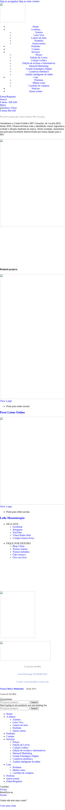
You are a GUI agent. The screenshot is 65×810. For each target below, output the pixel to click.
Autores (39, 32)
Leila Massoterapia (12, 518)
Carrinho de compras (38, 85)
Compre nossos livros (23, 538)
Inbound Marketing (38, 66)
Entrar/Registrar (14, 781)
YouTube (17, 532)
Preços (38, 54)
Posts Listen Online (12, 412)
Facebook (17, 526)
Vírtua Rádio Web (22, 535)
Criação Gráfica (39, 60)
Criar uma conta (8, 805)
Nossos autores (20, 549)
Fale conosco (19, 554)
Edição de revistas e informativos (38, 63)
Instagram (17, 529)
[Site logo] (12, 21)
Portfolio (39, 40)
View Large (6, 401)
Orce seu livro (20, 557)
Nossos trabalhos (21, 551)
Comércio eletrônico (39, 71)
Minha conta (39, 83)
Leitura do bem (38, 38)
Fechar (3, 789)
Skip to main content (29, 1)
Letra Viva (39, 35)
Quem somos (38, 43)
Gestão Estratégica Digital (39, 68)
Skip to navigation (9, 1)
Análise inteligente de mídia (39, 74)
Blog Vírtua (18, 546)
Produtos (38, 80)
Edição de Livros (38, 57)
